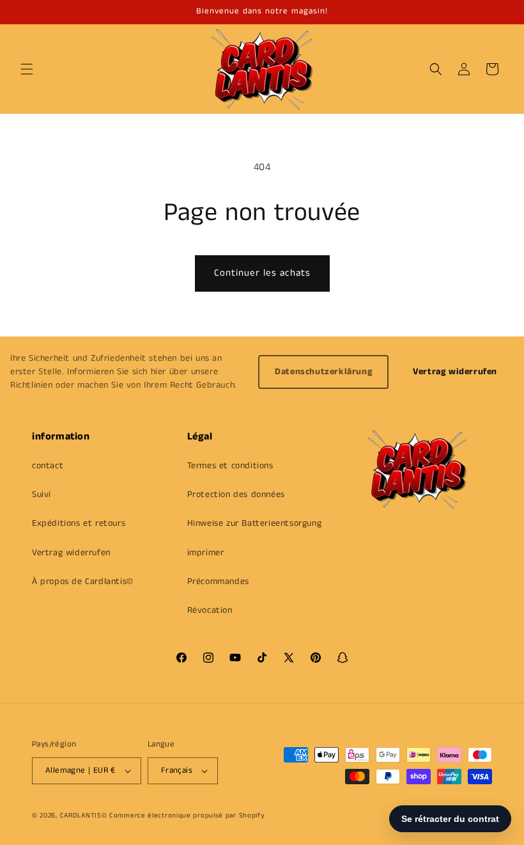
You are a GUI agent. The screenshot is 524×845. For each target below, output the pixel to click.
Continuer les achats (262, 273)
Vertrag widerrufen (455, 371)
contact (47, 465)
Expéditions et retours (78, 523)
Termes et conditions (230, 465)
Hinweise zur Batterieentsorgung (254, 523)
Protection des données (236, 494)
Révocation (210, 610)
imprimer (205, 552)
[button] (27, 69)
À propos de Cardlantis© (83, 581)
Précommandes (218, 581)
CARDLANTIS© (83, 815)
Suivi (41, 494)
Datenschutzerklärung (323, 371)
